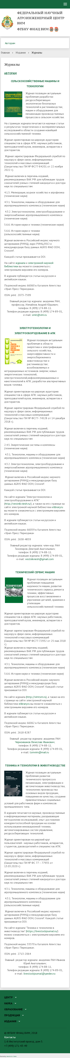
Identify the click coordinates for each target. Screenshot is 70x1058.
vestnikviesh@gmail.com (39, 559)
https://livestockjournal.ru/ (42, 931)
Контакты (10, 1037)
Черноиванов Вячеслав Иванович (34, 742)
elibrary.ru (57, 507)
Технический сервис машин (35, 572)
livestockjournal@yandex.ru (39, 973)
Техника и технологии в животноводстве (35, 765)
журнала (20, 263)
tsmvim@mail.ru (39, 752)
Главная (5, 52)
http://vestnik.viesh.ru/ (18, 503)
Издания (21, 52)
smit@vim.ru (39, 315)
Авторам (10, 43)
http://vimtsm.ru (36, 697)
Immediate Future (11, 1056)
